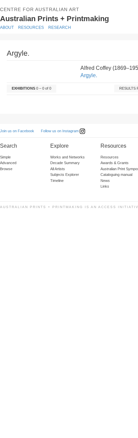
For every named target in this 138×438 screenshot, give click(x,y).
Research (59, 27)
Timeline (57, 181)
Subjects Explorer (64, 175)
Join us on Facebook (17, 131)
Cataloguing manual (116, 175)
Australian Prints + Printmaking (62, 18)
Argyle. (88, 75)
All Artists (57, 169)
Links (104, 186)
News (105, 181)
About (7, 27)
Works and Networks (67, 157)
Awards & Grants (114, 163)
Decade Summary (65, 163)
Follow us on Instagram (60, 131)
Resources (31, 27)
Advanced (8, 163)
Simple (5, 157)
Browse (6, 169)
